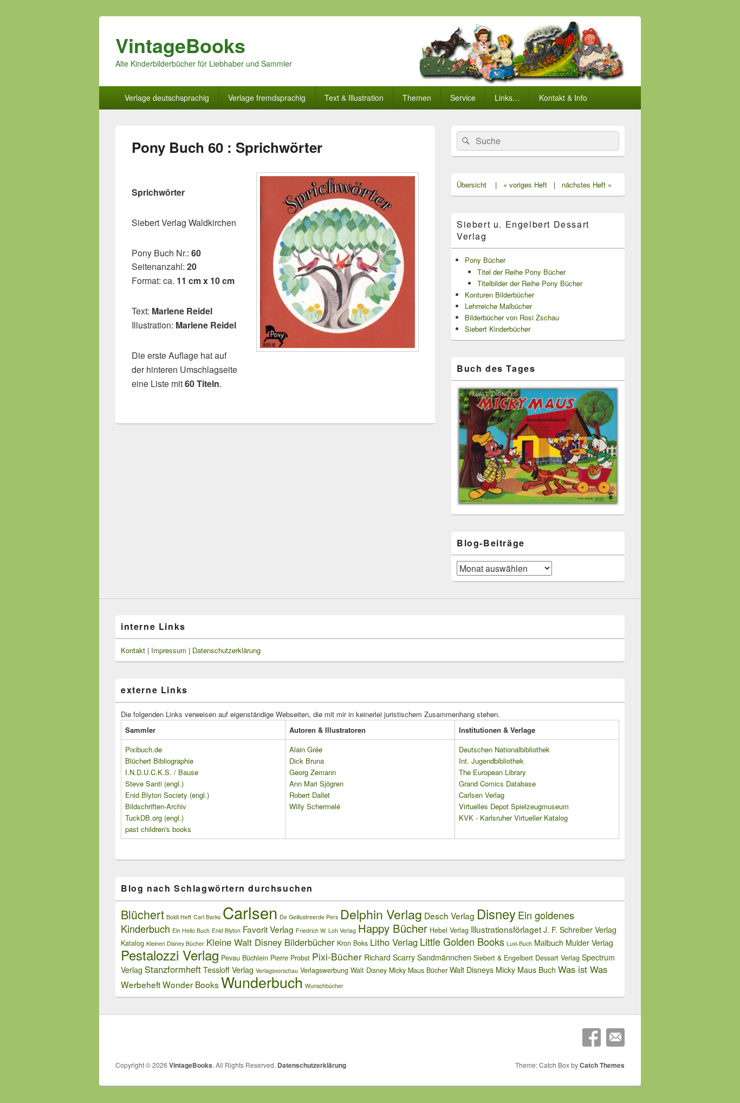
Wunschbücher (324, 986)
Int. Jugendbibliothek (491, 761)
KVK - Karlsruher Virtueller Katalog (513, 817)
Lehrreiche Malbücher (498, 306)
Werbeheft (140, 984)
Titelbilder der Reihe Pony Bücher (529, 283)
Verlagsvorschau (277, 970)
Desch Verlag (449, 915)
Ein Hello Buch (191, 930)
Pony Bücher (485, 260)
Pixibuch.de (143, 749)
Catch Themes (602, 1065)
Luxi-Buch (519, 943)
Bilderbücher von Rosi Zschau (512, 317)
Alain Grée (305, 749)
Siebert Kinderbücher (497, 329)
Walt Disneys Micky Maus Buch (503, 969)
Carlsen (250, 912)
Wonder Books (191, 984)
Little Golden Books (462, 941)
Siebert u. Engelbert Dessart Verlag (523, 230)
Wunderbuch (262, 981)
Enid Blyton (226, 930)
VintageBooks (180, 45)
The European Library (492, 772)
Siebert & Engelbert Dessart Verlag (526, 958)
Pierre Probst (290, 958)
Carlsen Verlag (481, 795)
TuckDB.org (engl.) (154, 817)
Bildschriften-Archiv (155, 806)
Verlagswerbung (324, 970)
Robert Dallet (309, 795)
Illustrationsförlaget (506, 929)
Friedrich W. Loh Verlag (326, 930)
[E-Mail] (615, 1037)
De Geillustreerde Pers (309, 917)
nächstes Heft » (587, 184)
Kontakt (133, 650)
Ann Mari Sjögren (316, 783)
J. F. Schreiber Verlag (579, 929)
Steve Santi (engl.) (154, 783)
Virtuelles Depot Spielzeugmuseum (514, 806)
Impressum (168, 650)
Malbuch (548, 942)
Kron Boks (352, 943)
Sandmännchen (444, 957)
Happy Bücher (392, 928)
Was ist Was (582, 969)
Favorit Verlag (268, 929)
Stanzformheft (173, 969)
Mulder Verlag (589, 942)
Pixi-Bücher (337, 956)
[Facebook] (591, 1037)
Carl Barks (206, 917)
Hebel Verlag (449, 930)
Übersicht (471, 184)
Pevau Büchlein (244, 958)
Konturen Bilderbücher (499, 294)
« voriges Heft (525, 184)
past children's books (158, 829)
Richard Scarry (389, 957)
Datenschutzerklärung (226, 650)
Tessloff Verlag (228, 969)
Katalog (132, 943)
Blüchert (142, 914)
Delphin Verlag (381, 914)
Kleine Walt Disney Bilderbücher (270, 942)
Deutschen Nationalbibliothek (504, 749)
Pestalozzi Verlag (170, 954)
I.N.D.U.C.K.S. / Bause (161, 772)
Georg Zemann (312, 772)
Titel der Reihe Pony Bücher (521, 272)
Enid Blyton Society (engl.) (167, 795)
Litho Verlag (394, 942)
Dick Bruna (306, 761)
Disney (496, 914)
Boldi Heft (178, 917)
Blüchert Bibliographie (159, 761)
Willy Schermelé (314, 806)
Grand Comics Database (497, 783)
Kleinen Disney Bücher (175, 943)
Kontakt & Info (563, 97)
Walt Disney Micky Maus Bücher (398, 970)
